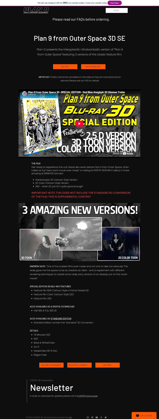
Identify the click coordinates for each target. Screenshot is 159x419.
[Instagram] (87, 417)
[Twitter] (105, 417)
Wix (70, 417)
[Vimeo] (92, 417)
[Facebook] (101, 417)
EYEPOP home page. (88, 396)
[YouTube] (96, 417)
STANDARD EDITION (61, 318)
